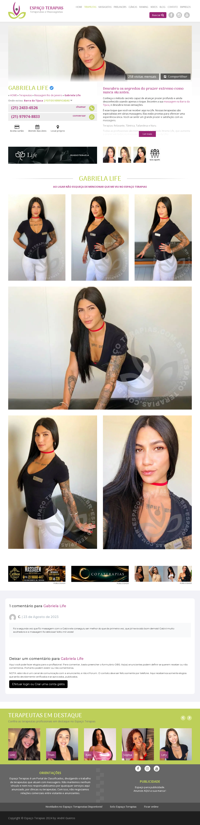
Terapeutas (25, 95)
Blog (162, 7)
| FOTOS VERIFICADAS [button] (57, 100)
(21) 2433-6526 (48, 107)
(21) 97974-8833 (48, 116)
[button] (157, 15)
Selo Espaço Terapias (123, 807)
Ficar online (151, 807)
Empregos (185, 7)
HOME (13, 95)
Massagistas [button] (104, 7)
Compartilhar (177, 76)
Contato (173, 7)
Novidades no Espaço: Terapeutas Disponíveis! (74, 807)
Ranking (143, 7)
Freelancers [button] (120, 7)
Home (79, 7)
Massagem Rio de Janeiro (48, 95)
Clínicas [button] (133, 7)
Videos (153, 7)
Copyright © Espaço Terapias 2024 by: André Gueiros (41, 818)
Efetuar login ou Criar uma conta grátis (38, 684)
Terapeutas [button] (90, 7)
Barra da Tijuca (33, 100)
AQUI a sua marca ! (155, 790)
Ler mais (147, 134)
